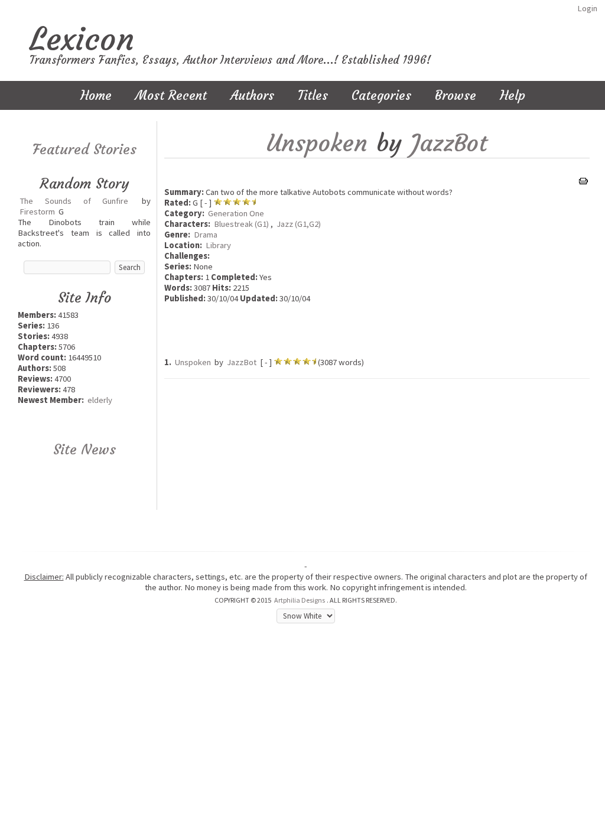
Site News (84, 449)
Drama (205, 234)
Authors (252, 95)
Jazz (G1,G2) (299, 224)
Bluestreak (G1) (241, 224)
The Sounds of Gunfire (73, 201)
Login (587, 8)
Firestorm (37, 211)
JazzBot (449, 143)
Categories (381, 95)
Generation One (236, 213)
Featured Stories (84, 149)
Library (218, 245)
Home (96, 95)
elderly (99, 400)
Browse (455, 95)
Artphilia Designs (299, 600)
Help (512, 95)
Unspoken (316, 143)
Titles (313, 95)
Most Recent (171, 95)
